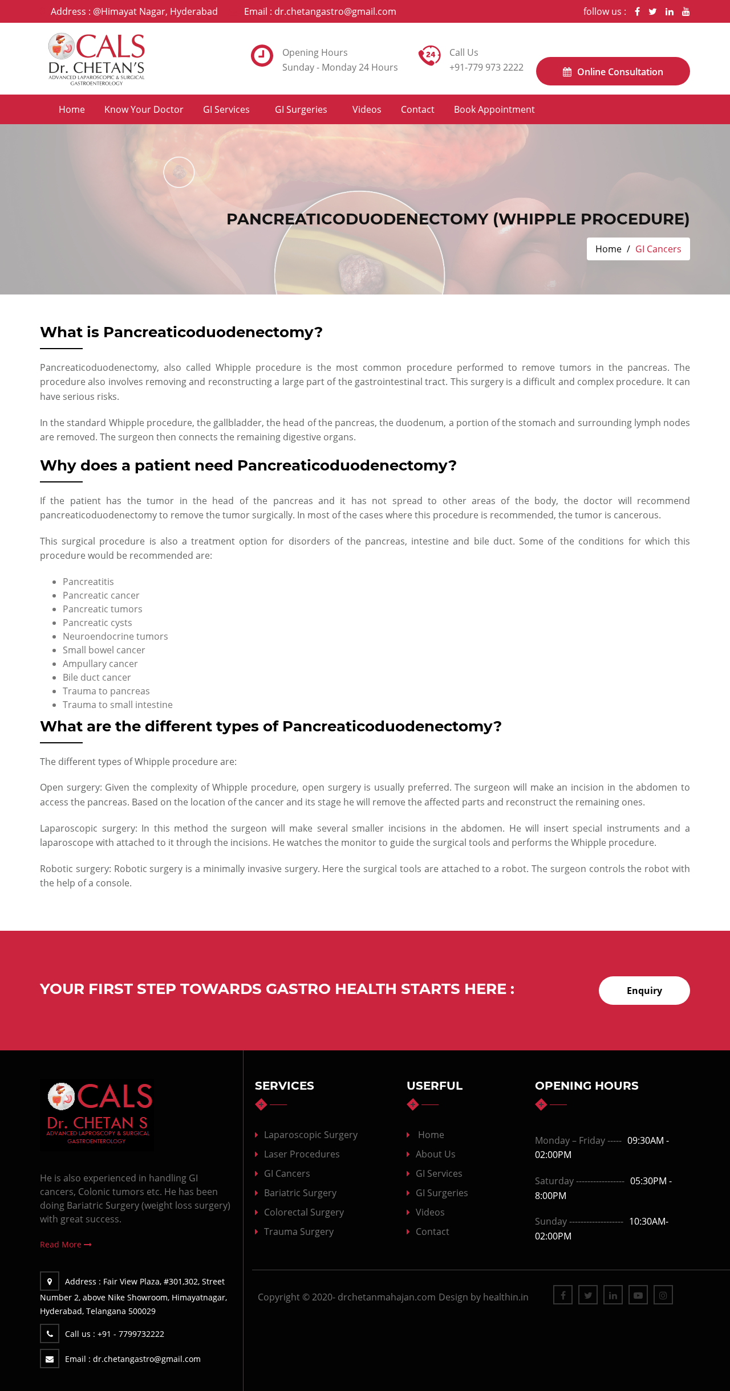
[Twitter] (652, 11)
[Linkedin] (670, 11)
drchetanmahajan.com (387, 1297)
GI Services (439, 1173)
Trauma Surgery (299, 1231)
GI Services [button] (226, 109)
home (431, 1134)
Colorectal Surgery (304, 1212)
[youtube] (686, 11)
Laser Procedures (302, 1154)
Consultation (620, 72)
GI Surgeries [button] (301, 109)
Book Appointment (494, 109)
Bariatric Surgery (300, 1193)
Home (72, 109)
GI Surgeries (442, 1193)
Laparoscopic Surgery (311, 1134)
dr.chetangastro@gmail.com (320, 11)
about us (436, 1154)
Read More (62, 1244)
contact (418, 109)
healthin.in (506, 1297)
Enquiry (644, 990)
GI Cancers (287, 1173)
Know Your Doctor (144, 109)
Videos (367, 109)
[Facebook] (637, 11)
